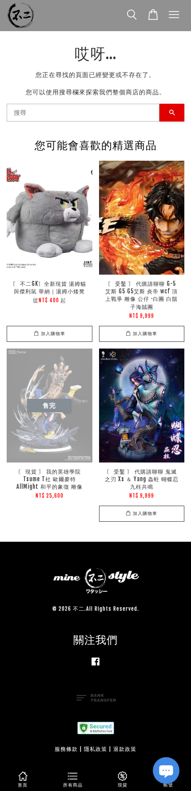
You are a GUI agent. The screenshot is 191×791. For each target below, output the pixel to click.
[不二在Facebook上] (95, 665)
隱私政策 (95, 749)
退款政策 (124, 749)
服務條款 (66, 749)
